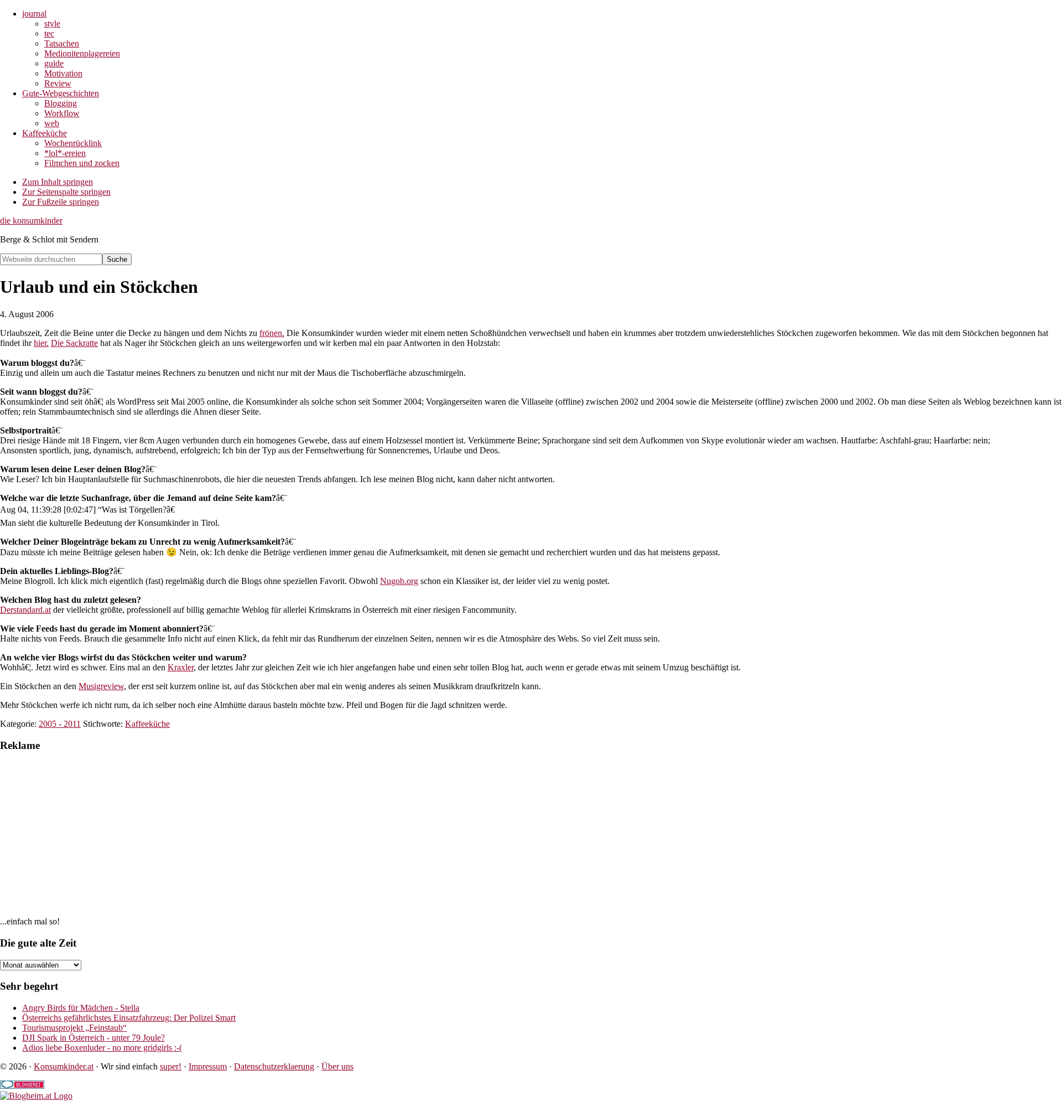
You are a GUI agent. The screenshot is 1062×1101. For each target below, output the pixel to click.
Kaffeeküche (147, 723)
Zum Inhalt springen (57, 182)
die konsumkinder (31, 220)
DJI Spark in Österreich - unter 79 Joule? (93, 1037)
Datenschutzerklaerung (274, 1066)
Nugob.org (399, 581)
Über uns (337, 1066)
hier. (41, 343)
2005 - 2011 (60, 723)
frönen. (271, 333)
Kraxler (181, 667)
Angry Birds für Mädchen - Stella (80, 1007)
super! (170, 1066)
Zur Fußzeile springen (60, 201)
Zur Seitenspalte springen (66, 192)
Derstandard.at (25, 609)
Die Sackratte (74, 343)
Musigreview (101, 686)
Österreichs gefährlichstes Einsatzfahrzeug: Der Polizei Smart (129, 1017)
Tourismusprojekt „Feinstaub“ (74, 1027)
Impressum (208, 1066)
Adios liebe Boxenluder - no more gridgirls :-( (102, 1047)
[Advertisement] (332, 839)
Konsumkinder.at (63, 1066)
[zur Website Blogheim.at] (36, 1095)
